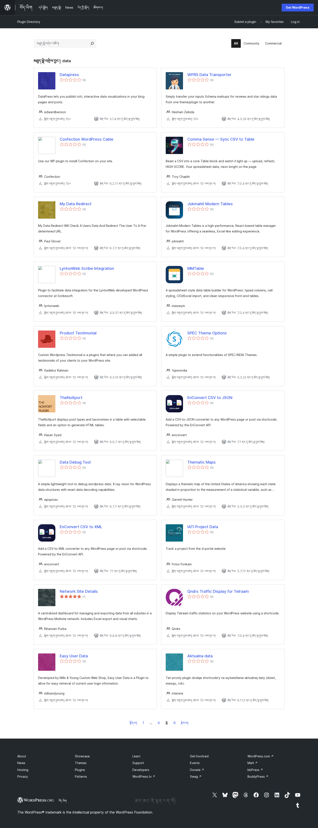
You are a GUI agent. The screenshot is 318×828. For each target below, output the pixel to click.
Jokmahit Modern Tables (210, 204)
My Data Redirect (76, 204)
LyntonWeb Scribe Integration (87, 268)
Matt (252, 763)
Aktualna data (200, 656)
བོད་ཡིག (63, 801)
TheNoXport (71, 397)
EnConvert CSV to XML (81, 526)
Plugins (80, 770)
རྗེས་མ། (184, 723)
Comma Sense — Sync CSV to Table (220, 139)
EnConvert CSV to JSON (209, 397)
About (21, 756)
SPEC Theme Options (207, 333)
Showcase (82, 756)
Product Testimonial (78, 333)
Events (195, 763)
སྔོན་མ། (133, 723)
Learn (136, 756)
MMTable (195, 268)
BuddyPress (257, 776)
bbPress (255, 770)
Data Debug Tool (75, 462)
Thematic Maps (201, 462)
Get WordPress (298, 7)
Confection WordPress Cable (86, 139)
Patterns (81, 776)
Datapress (69, 74)
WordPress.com (260, 756)
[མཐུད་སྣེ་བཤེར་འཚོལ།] (92, 43)
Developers (140, 770)
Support (138, 763)
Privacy (22, 776)
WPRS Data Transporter (209, 74)
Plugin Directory (28, 22)
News (21, 763)
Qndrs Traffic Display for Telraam (218, 591)
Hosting (22, 770)
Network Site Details (79, 591)
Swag (196, 776)
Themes (81, 763)
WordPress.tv (143, 776)
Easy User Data (74, 656)
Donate (197, 770)
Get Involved (199, 756)
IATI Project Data (202, 526)
